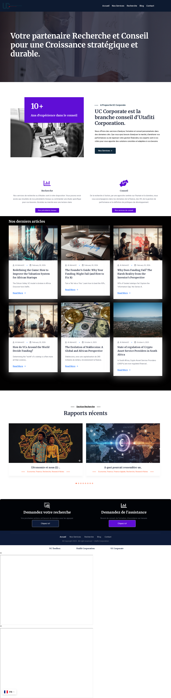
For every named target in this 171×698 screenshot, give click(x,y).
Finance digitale (120, 472)
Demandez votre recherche (47, 512)
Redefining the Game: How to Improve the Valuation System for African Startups (31, 274)
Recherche (47, 472)
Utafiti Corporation (85, 548)
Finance (39, 472)
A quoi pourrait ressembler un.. (123, 467)
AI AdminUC (19, 265)
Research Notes (58, 472)
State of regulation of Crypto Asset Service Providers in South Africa (137, 351)
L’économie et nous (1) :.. (45, 467)
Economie (31, 472)
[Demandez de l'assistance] (124, 505)
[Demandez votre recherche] (47, 505)
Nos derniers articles (27, 221)
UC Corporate (117, 548)
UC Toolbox (54, 548)
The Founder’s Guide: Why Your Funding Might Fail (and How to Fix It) (84, 274)
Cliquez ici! (45, 523)
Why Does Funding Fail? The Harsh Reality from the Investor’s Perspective (134, 274)
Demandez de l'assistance (124, 512)
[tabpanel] (45, 453)
